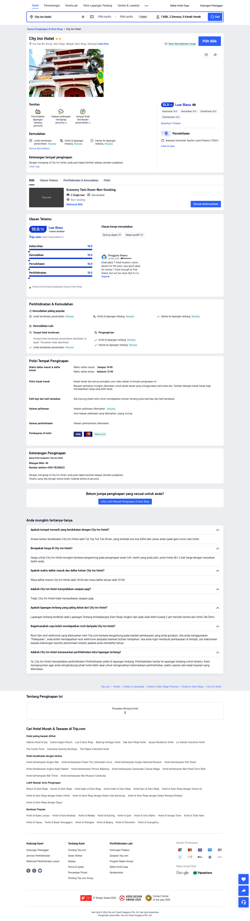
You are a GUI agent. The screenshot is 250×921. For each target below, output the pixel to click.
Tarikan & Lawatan (128, 5)
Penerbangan (52, 5)
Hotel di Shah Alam (194, 815)
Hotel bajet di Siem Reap (88, 788)
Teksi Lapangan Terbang (97, 5)
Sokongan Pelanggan (37, 850)
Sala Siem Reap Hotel (134, 742)
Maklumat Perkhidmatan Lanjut (42, 861)
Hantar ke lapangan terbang (175, 316)
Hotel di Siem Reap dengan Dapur (44, 802)
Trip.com (105, 686)
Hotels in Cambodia (133, 686)
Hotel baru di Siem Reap (146, 788)
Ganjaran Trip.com (119, 855)
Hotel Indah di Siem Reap (117, 788)
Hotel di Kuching (106, 815)
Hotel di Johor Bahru (144, 815)
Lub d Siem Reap (84, 742)
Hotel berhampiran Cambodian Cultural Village (136, 769)
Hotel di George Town (169, 815)
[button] (146, 5)
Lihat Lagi (34, 166)
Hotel (35, 5)
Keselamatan (116, 872)
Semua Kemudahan (39, 148)
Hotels (116, 686)
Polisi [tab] (107, 180)
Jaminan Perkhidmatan (38, 855)
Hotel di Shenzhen (125, 822)
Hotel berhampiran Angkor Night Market (47, 769)
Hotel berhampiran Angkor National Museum (138, 762)
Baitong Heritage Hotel (108, 742)
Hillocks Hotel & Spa (36, 742)
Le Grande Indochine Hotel (190, 742)
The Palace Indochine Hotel (94, 749)
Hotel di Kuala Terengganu (59, 822)
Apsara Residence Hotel (160, 742)
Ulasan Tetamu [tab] (49, 180)
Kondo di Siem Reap (61, 788)
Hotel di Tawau (34, 822)
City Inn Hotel (41, 38)
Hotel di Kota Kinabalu (64, 815)
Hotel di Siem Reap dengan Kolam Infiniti (48, 795)
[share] (243, 891)
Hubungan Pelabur (119, 850)
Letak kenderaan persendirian (48, 316)
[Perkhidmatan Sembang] (243, 902)
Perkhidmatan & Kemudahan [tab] (80, 180)
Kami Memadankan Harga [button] (182, 43)
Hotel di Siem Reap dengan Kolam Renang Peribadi (155, 795)
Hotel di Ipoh (124, 815)
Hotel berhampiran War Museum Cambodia (83, 775)
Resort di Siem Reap (37, 788)
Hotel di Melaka (86, 815)
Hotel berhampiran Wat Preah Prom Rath (184, 769)
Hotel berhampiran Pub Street (180, 762)
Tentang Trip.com (77, 850)
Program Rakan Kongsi (121, 861)
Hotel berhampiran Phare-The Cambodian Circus (87, 762)
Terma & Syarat (76, 867)
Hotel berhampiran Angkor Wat (42, 762)
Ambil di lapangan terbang (111, 316)
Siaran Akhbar (75, 855)
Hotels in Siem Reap (192, 686)
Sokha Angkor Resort (61, 742)
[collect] (243, 879)
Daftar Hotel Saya (119, 867)
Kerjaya (72, 861)
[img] (66, 73)
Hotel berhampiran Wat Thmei (42, 775)
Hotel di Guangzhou (148, 822)
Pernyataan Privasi (77, 872)
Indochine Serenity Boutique (62, 749)
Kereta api (71, 5)
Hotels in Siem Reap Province (162, 686)
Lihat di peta (167, 146)
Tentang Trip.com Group (80, 878)
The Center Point (35, 749)
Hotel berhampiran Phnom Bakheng (90, 769)
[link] (179, 6)
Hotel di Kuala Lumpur (38, 815)
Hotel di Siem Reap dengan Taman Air (182, 788)
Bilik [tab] (32, 180)
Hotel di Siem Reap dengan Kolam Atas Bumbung (99, 795)
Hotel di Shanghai (84, 822)
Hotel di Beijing (105, 822)
